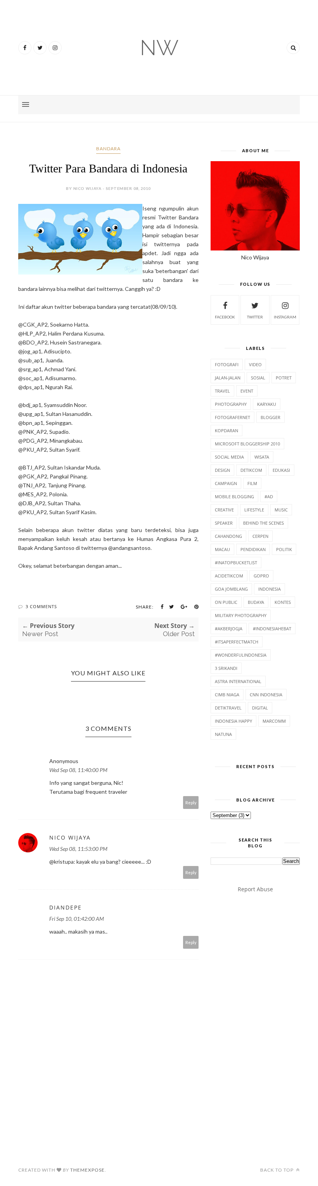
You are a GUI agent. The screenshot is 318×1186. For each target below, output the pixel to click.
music (281, 510)
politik (284, 549)
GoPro (261, 576)
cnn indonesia (266, 694)
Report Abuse (255, 889)
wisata (261, 457)
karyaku (266, 404)
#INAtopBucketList (236, 562)
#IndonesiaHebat (272, 628)
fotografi (226, 364)
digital (260, 708)
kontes (283, 602)
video (255, 364)
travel (222, 391)
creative (224, 510)
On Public (226, 602)
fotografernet (232, 417)
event (246, 391)
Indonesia (269, 589)
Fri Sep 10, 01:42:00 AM (76, 918)
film (252, 483)
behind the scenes (263, 523)
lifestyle (254, 510)
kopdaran (226, 430)
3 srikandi (226, 668)
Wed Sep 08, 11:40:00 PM (78, 770)
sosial (258, 378)
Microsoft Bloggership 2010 (247, 444)
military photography (240, 615)
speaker (224, 523)
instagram (285, 317)
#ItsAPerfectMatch (236, 642)
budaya (256, 602)
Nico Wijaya (70, 837)
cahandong (228, 536)
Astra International (238, 681)
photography (231, 404)
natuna (223, 734)
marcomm (274, 721)
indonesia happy (233, 721)
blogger (270, 417)
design (222, 470)
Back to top (277, 1170)
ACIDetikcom (229, 576)
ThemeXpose (87, 1170)
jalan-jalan (227, 378)
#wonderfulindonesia (240, 655)
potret (284, 378)
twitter (255, 317)
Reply (191, 802)
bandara (108, 148)
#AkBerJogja (228, 628)
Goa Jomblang (231, 589)
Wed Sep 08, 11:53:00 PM (78, 848)
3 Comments (41, 606)
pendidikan (253, 549)
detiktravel (228, 708)
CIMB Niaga (227, 694)
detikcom (251, 470)
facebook (225, 317)
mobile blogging (234, 496)
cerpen (260, 536)
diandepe (65, 907)
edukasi (281, 470)
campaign (226, 483)
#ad (268, 496)
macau (222, 549)
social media (229, 457)
